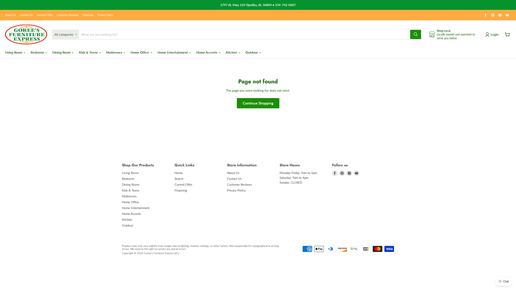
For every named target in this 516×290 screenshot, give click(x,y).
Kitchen (232, 52)
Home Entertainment (173, 52)
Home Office (140, 52)
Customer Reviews (68, 15)
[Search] (415, 34)
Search (179, 178)
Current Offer (45, 15)
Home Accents (207, 52)
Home (179, 173)
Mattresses (114, 52)
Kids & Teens (89, 52)
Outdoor (252, 52)
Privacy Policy (105, 15)
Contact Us (26, 15)
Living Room (14, 52)
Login (494, 34)
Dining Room (61, 52)
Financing (88, 15)
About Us (10, 15)
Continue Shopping (258, 103)
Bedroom (38, 52)
